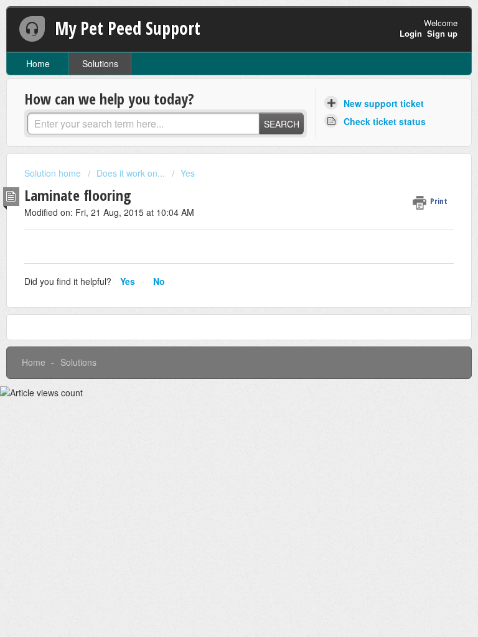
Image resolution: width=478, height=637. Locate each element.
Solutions (100, 63)
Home (38, 63)
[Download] (216, 309)
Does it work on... (130, 173)
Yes (187, 173)
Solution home (53, 173)
